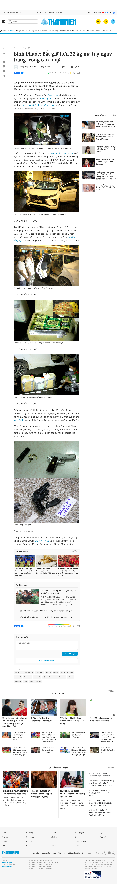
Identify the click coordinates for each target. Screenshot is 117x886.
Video (92, 31)
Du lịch (57, 31)
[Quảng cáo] (98, 21)
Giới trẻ (44, 31)
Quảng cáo (45, 853)
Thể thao (75, 31)
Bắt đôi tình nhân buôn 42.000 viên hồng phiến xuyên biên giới (45, 611)
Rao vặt (103, 837)
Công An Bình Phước (66, 672)
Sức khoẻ (30, 837)
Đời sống (31, 31)
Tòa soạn (61, 853)
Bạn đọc (103, 832)
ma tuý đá (18, 677)
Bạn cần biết (41, 13)
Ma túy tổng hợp (35, 681)
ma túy (48, 672)
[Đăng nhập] (113, 21)
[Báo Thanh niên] (10, 853)
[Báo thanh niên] (58, 21)
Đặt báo (36, 853)
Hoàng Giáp (23, 67)
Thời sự (12, 31)
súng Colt (18, 420)
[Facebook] (106, 12)
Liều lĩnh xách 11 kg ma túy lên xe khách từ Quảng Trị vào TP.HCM (46, 617)
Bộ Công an (45, 98)
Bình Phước (53, 95)
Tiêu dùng (98, 31)
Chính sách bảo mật (75, 853)
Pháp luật (26, 48)
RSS (54, 853)
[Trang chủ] (1, 30)
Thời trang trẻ (107, 31)
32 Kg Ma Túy (39, 672)
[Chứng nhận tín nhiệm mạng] (92, 875)
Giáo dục (51, 31)
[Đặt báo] (105, 21)
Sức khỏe (38, 31)
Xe (88, 31)
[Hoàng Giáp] (16, 67)
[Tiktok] (110, 12)
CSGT (25, 681)
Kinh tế (24, 31)
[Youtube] (103, 12)
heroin (55, 672)
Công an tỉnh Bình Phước (62, 153)
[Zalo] (114, 12)
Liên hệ (59, 13)
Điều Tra (70, 677)
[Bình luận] (4, 66)
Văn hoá (54, 837)
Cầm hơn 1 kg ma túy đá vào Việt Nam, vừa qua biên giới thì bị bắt (58, 592)
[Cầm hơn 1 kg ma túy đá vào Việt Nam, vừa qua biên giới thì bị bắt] (27, 596)
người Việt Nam (42, 541)
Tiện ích (51, 13)
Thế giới (18, 31)
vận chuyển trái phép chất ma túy (37, 105)
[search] (23, 21)
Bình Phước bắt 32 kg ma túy (24, 672)
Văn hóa (63, 31)
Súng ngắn (37, 677)
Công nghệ (82, 31)
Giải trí (69, 31)
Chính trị (6, 31)
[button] (4, 49)
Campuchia (18, 681)
